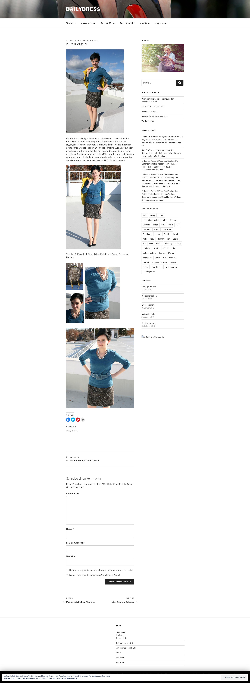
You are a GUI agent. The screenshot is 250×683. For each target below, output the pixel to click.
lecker (162, 253)
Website (70, 556)
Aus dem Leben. (88, 23)
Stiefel (146, 262)
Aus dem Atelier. (127, 23)
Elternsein (166, 229)
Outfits (74, 457)
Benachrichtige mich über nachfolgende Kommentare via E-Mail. (101, 570)
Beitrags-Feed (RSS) (124, 643)
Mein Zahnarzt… (148, 314)
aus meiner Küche (151, 220)
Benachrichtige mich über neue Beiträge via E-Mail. (94, 575)
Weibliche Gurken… (150, 296)
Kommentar (72, 493)
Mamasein (147, 258)
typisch (173, 262)
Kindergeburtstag (173, 243)
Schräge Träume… (149, 287)
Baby (164, 220)
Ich (168, 239)
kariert (88, 461)
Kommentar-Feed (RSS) (125, 648)
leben (174, 248)
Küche (165, 248)
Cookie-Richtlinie (70, 678)
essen (157, 234)
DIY (178, 225)
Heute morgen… (149, 323)
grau (152, 239)
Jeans (175, 239)
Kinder (159, 243)
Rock (97, 461)
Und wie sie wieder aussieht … (154, 116)
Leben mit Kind (149, 253)
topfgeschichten (159, 262)
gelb (145, 239)
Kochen (146, 248)
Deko (170, 225)
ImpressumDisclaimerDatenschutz (121, 635)
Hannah (160, 239)
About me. (145, 23)
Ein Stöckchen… (148, 305)
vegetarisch (157, 267)
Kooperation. (161, 23)
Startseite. (71, 23)
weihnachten (171, 267)
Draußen (147, 229)
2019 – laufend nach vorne (153, 106)
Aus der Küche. (108, 23)
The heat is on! (148, 121)
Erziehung (147, 234)
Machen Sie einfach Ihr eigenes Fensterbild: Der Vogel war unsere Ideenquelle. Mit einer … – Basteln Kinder (162, 139)
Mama (171, 253)
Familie (167, 234)
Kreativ (156, 248)
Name (70, 529)
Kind (151, 243)
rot (164, 258)
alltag (152, 215)
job (144, 243)
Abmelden (119, 662)
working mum (149, 272)
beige (155, 225)
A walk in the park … (150, 111)
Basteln (146, 225)
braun (79, 461)
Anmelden (119, 658)
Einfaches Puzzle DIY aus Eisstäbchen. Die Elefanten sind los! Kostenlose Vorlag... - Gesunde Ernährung (160, 194)
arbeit (161, 215)
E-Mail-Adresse (75, 543)
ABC (145, 215)
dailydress (83, 9)
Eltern (156, 229)
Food (175, 234)
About (118, 653)
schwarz (172, 258)
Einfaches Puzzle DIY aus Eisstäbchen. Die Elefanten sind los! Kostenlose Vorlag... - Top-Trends (161, 164)
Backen (173, 220)
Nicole (95, 40)
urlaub (145, 267)
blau (72, 461)
